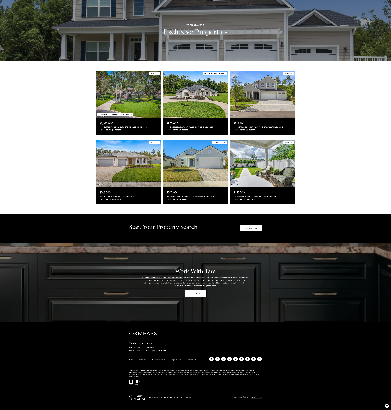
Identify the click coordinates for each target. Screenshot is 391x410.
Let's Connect (191, 360)
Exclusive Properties (158, 360)
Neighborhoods (176, 360)
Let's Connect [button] (196, 293)
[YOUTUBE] (235, 359)
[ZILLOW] (253, 359)
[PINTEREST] (241, 359)
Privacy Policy (256, 397)
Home (131, 360)
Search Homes (251, 228)
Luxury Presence (186, 397)
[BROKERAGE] (259, 359)
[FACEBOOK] (211, 359)
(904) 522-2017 (134, 348)
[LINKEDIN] (223, 359)
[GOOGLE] (247, 359)
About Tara (142, 360)
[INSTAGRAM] (217, 359)
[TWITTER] (229, 359)
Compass (181, 370)
